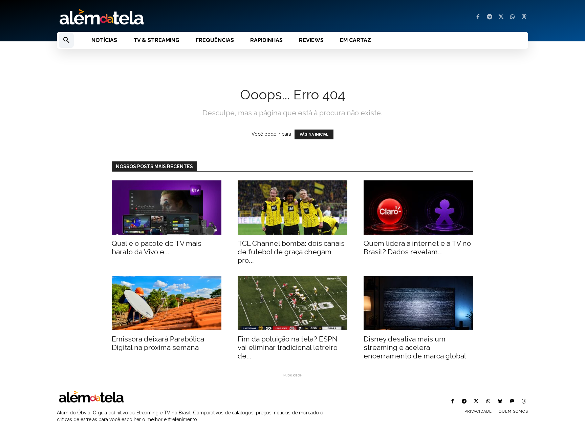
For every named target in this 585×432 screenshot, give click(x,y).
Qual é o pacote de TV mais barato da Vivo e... (156, 247)
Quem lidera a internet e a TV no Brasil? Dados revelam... (417, 247)
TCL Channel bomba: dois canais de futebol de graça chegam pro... (291, 251)
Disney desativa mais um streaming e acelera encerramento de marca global (415, 347)
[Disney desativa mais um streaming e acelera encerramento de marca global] (418, 303)
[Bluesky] (500, 401)
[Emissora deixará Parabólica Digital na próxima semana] (166, 303)
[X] (501, 17)
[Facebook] (478, 17)
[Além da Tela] (170, 17)
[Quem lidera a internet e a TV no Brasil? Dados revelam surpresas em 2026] (418, 207)
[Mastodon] (512, 401)
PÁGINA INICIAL (314, 134)
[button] (66, 40)
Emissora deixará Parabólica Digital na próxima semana (158, 343)
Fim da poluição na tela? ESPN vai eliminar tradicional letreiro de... (288, 347)
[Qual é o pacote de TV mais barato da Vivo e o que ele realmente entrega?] (166, 207)
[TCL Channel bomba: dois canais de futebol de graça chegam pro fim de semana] (292, 207)
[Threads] (524, 17)
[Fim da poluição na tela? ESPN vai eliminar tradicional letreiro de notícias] (292, 303)
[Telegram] (489, 17)
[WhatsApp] (512, 17)
